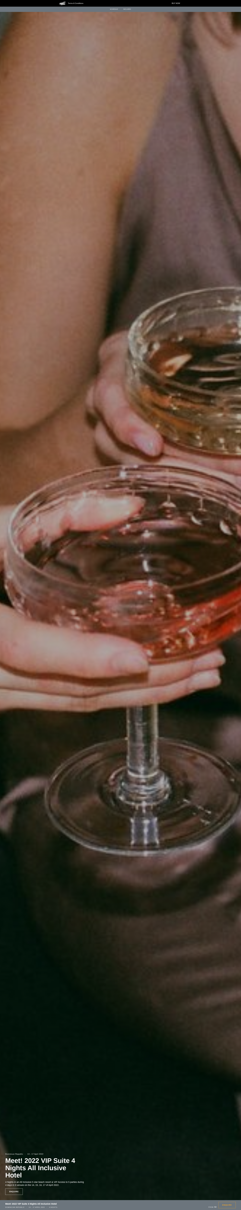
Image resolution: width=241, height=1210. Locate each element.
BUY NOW (176, 3)
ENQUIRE (14, 1192)
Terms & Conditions (75, 3)
